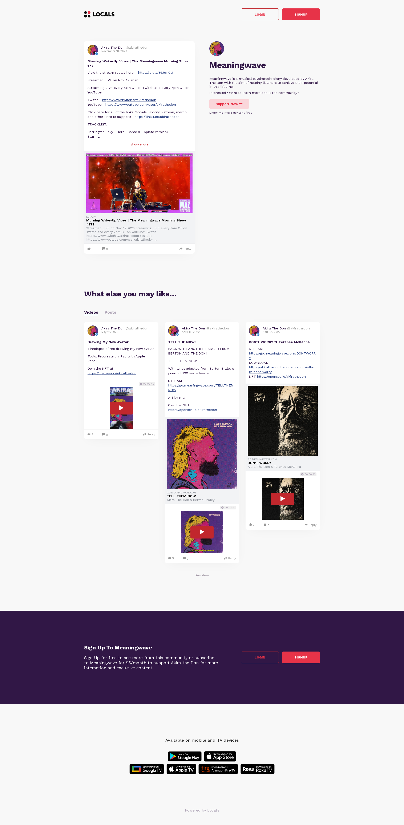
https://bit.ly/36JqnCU (155, 73)
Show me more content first (230, 112)
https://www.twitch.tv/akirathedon (129, 100)
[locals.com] (99, 14)
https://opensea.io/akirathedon (112, 373)
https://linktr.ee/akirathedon (156, 117)
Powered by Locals (202, 810)
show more (139, 144)
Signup (301, 14)
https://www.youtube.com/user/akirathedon (140, 105)
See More (202, 575)
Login (260, 14)
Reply (187, 248)
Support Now (227, 104)
